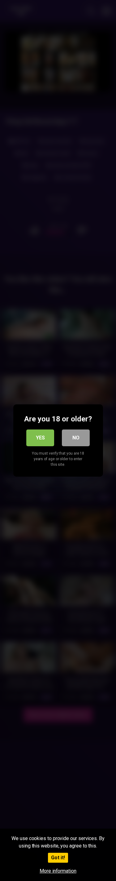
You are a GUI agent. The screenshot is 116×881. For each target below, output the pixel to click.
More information (58, 871)
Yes (40, 438)
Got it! (58, 858)
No (75, 438)
